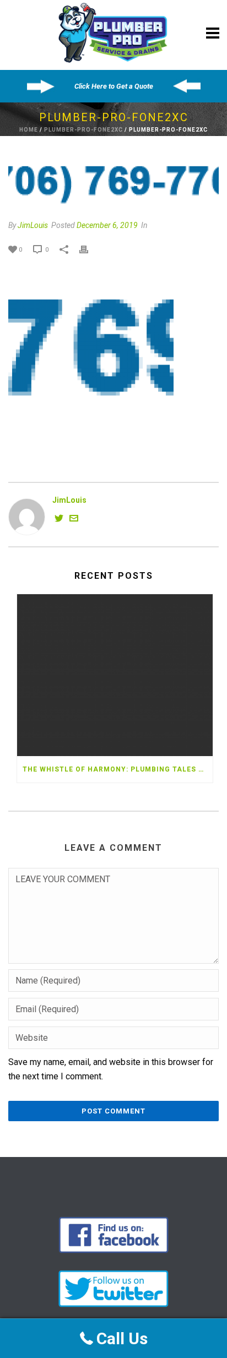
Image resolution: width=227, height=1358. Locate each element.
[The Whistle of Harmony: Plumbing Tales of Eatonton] (115, 675)
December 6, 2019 (107, 225)
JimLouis (33, 225)
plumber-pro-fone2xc (83, 130)
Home (28, 130)
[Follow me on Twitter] (59, 519)
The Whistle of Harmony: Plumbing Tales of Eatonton (118, 769)
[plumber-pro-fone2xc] (113, 183)
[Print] (89, 249)
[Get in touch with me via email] (73, 519)
